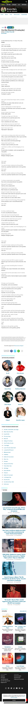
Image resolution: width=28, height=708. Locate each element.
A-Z (19, 4)
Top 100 (8, 4)
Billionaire (7, 452)
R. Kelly (7, 32)
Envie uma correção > (19, 345)
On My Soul (6, 484)
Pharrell (11, 32)
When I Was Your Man (8, 431)
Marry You (6, 459)
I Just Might (6, 445)
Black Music (14, 11)
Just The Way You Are (8, 443)
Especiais (3, 676)
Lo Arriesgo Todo (7, 477)
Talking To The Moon (8, 441)
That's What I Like (7, 466)
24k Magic (6, 468)
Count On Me (6, 434)
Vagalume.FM (23, 611)
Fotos (11, 14)
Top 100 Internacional (5, 680)
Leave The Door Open (10, 447)
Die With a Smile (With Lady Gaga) (11, 429)
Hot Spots (3, 677)
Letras (2, 14)
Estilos (14, 4)
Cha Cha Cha (7, 479)
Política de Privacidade (19, 679)
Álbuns (6, 14)
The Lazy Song (7, 436)
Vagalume (7, 1)
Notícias (24, 4)
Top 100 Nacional (4, 679)
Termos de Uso (17, 677)
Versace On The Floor (8, 463)
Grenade (6, 461)
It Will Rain (6, 454)
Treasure (6, 472)
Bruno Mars (12, 9)
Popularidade (24, 14)
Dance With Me (7, 470)
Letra (3, 27)
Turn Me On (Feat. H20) (9, 482)
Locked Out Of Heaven (9, 450)
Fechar (14, 700)
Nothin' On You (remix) (9, 456)
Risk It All (6, 438)
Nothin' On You (8, 475)
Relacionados (17, 14)
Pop (10, 11)
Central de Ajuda (17, 676)
